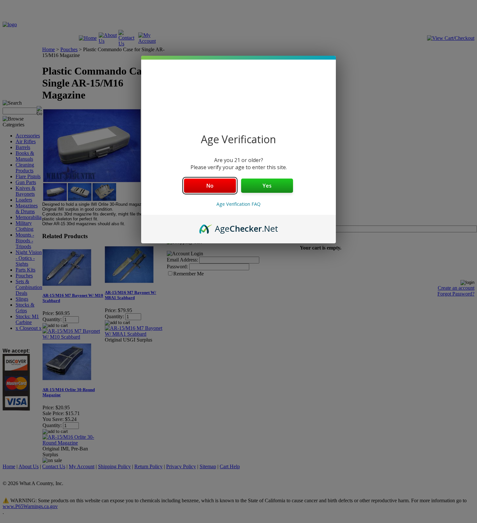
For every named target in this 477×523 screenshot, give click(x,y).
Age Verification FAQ (238, 204)
